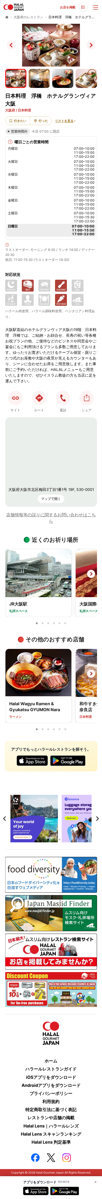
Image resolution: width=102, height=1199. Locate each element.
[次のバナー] (97, 818)
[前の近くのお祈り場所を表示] (11, 574)
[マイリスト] (83, 7)
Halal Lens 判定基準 (51, 1142)
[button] (63, 398)
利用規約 (51, 1101)
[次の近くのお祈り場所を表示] (91, 574)
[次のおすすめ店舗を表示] (91, 674)
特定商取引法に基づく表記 (51, 1109)
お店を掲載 (67, 7)
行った (43, 121)
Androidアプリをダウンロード (51, 1085)
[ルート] (39, 398)
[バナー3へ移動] (54, 839)
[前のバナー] (5, 818)
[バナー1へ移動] (42, 839)
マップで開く (51, 499)
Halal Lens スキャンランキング (51, 1134)
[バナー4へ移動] (59, 839)
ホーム (51, 1060)
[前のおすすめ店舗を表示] (11, 674)
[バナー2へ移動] (48, 839)
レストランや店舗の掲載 (51, 1117)
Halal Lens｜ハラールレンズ (51, 1125)
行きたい (20, 121)
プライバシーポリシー (51, 1093)
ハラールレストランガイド (51, 1068)
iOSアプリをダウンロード (51, 1077)
